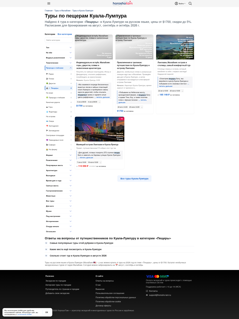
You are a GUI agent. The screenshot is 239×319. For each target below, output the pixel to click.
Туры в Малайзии (62, 10)
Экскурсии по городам (55, 281)
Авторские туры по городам (58, 285)
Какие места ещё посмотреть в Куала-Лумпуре (76, 249)
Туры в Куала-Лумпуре (82, 10)
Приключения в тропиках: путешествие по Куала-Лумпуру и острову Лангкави (133, 65)
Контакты (153, 291)
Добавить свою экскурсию (57, 293)
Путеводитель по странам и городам (62, 289)
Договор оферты (103, 305)
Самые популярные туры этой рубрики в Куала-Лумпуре (81, 243)
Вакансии (100, 289)
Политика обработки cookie (108, 301)
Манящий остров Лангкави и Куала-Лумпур (97, 144)
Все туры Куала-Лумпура (134, 178)
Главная (49, 10)
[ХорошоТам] (122, 3)
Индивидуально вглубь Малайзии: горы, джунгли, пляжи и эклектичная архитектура (93, 65)
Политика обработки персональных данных (116, 297)
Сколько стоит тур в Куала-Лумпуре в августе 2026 (78, 255)
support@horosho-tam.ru (160, 295)
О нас (98, 285)
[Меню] (48, 3)
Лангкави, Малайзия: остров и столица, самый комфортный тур (174, 64)
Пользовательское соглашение (110, 293)
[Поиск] (190, 3)
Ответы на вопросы (105, 281)
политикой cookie (25, 314)
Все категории (65, 34)
